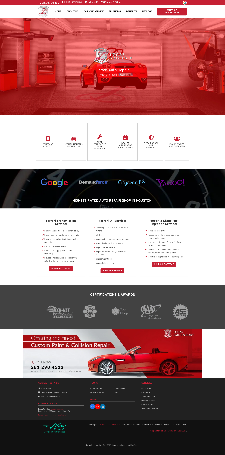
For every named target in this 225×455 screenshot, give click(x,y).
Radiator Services (147, 404)
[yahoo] (170, 182)
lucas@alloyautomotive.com (51, 396)
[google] (54, 182)
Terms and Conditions (58, 415)
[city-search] (132, 182)
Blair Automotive (170, 430)
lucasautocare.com (58, 409)
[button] (80, 11)
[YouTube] (97, 406)
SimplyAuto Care (156, 430)
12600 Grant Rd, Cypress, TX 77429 (53, 392)
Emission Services (148, 400)
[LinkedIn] (102, 406)
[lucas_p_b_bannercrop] (112, 353)
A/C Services (146, 388)
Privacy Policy (43, 415)
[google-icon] (185, 3)
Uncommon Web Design (130, 445)
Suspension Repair (148, 396)
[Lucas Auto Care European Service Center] (43, 12)
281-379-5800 (45, 388)
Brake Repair (146, 392)
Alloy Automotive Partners (110, 424)
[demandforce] (93, 182)
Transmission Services (149, 408)
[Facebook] (92, 406)
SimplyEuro (182, 430)
